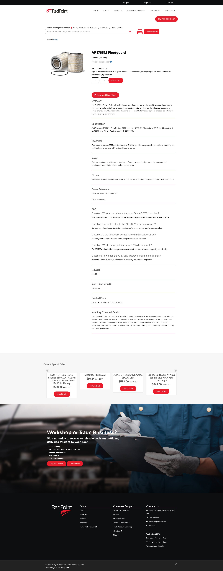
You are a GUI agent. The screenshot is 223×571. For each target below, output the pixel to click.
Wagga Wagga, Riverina (155, 546)
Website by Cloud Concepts (56, 567)
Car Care (103, 28)
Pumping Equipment (88, 527)
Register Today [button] (56, 463)
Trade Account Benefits (122, 527)
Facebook (151, 526)
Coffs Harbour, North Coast (156, 542)
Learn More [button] (75, 463)
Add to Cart (115, 80)
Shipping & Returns (120, 510)
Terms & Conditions (120, 523)
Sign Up (147, 2)
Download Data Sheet (106, 95)
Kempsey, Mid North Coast (156, 538)
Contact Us (170, 11)
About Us (118, 11)
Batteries (93, 28)
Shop (105, 11)
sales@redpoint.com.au (157, 521)
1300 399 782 (154, 517)
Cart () (170, 2)
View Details (62, 394)
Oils (120, 28)
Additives (82, 28)
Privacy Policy (118, 518)
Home (95, 11)
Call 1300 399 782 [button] (166, 19)
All (74, 28)
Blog (115, 535)
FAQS (115, 514)
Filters (113, 28)
